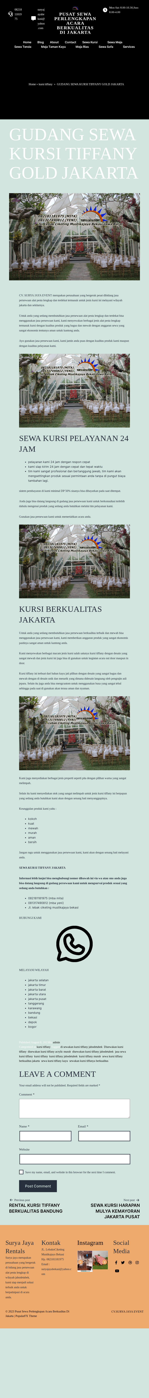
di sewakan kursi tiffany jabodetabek (81, 1046)
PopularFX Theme (26, 1316)
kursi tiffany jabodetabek (63, 1056)
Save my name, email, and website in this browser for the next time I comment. (70, 1172)
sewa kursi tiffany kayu (54, 1060)
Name (24, 1126)
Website (24, 1149)
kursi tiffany (46, 84)
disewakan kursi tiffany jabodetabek (93, 1051)
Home (32, 84)
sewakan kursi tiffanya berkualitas (88, 1060)
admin (56, 1042)
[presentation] (80, 1262)
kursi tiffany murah (90, 1056)
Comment (27, 1094)
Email (83, 1126)
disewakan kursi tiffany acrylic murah (49, 1051)
